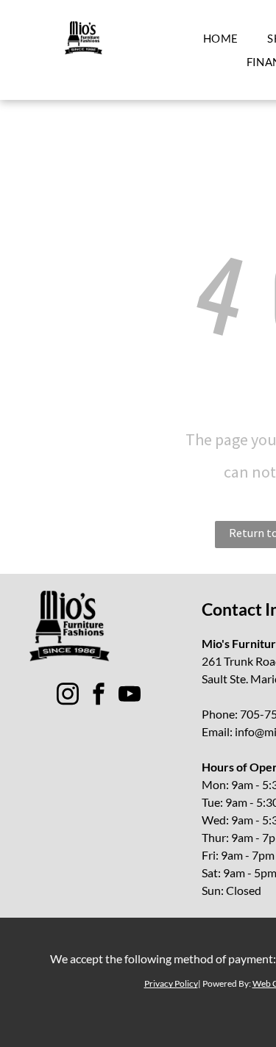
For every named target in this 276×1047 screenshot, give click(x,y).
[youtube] (129, 696)
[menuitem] (220, 38)
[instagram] (67, 696)
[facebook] (98, 696)
